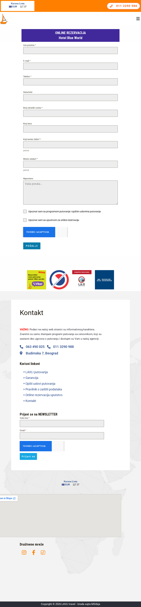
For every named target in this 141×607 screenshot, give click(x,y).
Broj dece (27, 124)
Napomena (28, 178)
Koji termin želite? (32, 139)
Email (23, 430)
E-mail (26, 61)
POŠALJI (32, 245)
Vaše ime (24, 418)
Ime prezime (29, 45)
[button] (138, 19)
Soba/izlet (27, 92)
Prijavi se (28, 456)
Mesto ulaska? (30, 159)
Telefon (27, 76)
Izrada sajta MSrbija (88, 604)
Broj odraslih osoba (32, 108)
